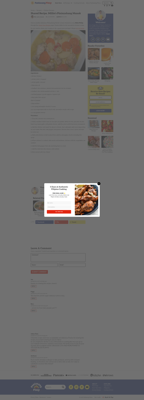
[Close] (98, 183)
